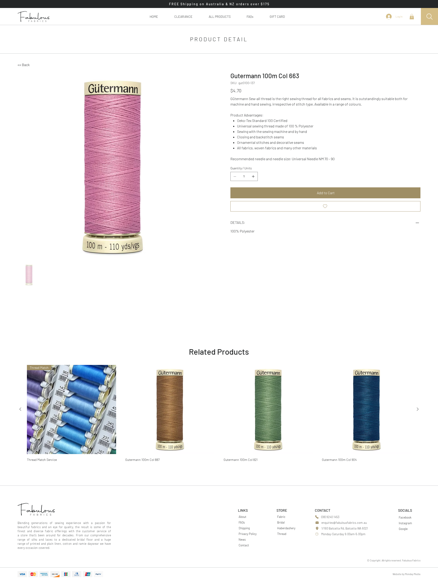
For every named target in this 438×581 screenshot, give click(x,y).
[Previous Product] (20, 409)
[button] (219, 16)
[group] (219, 415)
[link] (411, 16)
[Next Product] (417, 409)
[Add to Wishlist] (325, 206)
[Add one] (253, 176)
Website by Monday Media (406, 574)
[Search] (429, 16)
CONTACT (322, 510)
